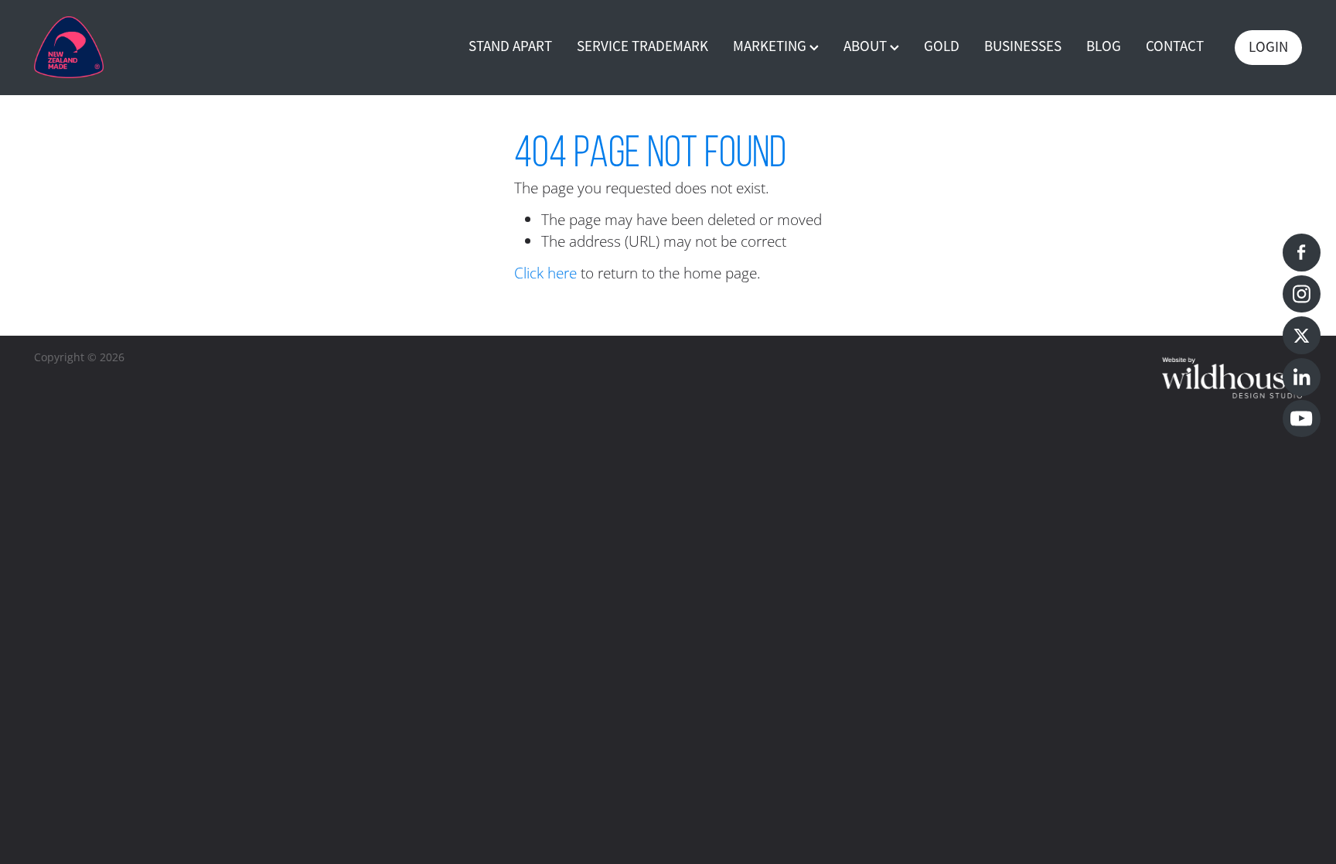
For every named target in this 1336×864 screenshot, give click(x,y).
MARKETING (771, 46)
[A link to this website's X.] (1302, 335)
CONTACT (1175, 46)
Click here (545, 273)
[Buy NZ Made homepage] (161, 47)
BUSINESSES (1023, 46)
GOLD (941, 46)
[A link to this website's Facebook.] (1302, 252)
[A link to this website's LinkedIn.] (1302, 377)
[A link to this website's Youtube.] (1302, 419)
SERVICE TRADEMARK (642, 46)
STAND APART (510, 46)
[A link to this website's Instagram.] (1302, 294)
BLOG (1103, 46)
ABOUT (867, 46)
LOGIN (1268, 47)
